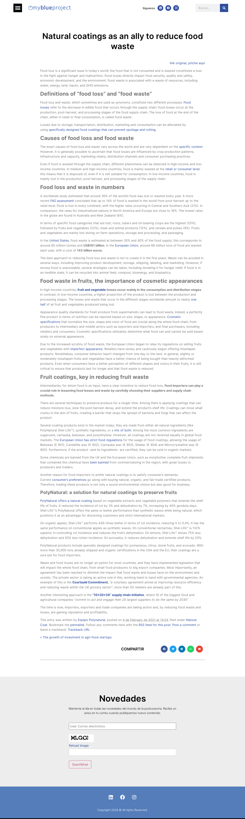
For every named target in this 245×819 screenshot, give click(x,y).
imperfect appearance (86, 349)
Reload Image (79, 745)
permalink (77, 625)
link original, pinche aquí (187, 63)
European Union (126, 245)
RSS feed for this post (155, 625)
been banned (99, 462)
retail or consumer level (182, 169)
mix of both (122, 430)
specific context (191, 147)
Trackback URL (79, 629)
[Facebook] (168, 8)
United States (59, 240)
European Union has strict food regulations (91, 440)
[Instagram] (176, 8)
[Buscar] (224, 8)
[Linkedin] (160, 8)
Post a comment (184, 625)
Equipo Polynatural (91, 620)
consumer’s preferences (69, 480)
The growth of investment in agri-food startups (76, 637)
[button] (17, 8)
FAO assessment (62, 201)
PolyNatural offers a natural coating (66, 501)
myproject (52, 8)
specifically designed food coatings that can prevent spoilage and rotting (102, 130)
